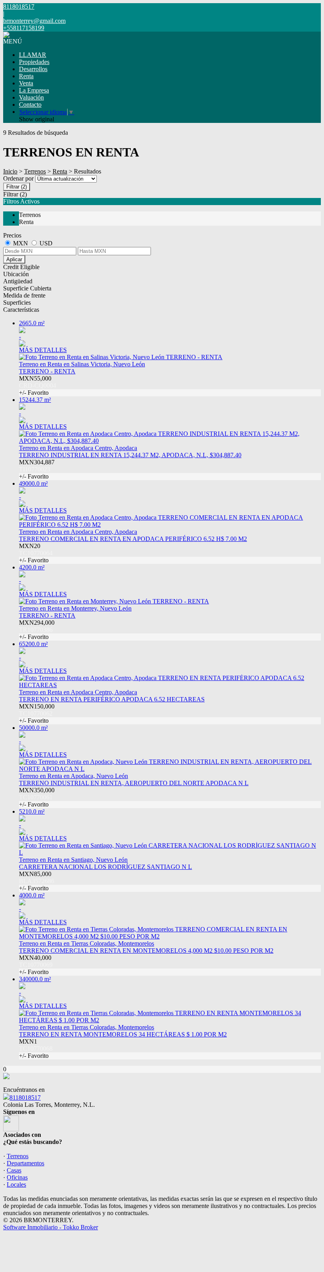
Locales (16, 1184)
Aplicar (14, 259)
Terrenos (35, 171)
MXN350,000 (37, 797)
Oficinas (17, 1177)
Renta (26, 76)
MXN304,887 (37, 469)
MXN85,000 (36, 881)
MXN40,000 (36, 964)
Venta (26, 83)
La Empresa (34, 90)
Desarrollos (33, 69)
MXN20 (36, 553)
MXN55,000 (37, 385)
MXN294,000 (37, 629)
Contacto (30, 104)
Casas (14, 1170)
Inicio (10, 171)
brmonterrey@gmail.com (34, 20)
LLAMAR (32, 54)
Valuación (31, 97)
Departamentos (25, 1163)
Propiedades (34, 61)
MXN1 (36, 1048)
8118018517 (25, 1097)
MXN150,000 (37, 713)
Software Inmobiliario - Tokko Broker (50, 1227)
